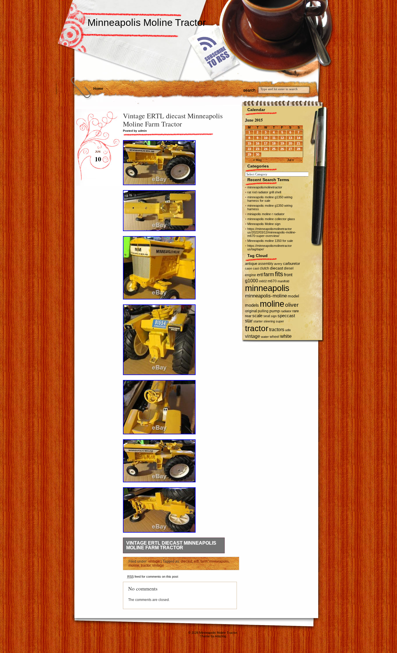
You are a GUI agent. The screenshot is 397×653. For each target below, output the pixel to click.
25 (274, 149)
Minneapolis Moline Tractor (146, 22)
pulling (263, 311)
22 (249, 149)
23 (257, 149)
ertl (196, 561)
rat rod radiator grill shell (264, 192)
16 (257, 143)
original (251, 311)
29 (249, 154)
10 (265, 138)
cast (256, 268)
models (252, 305)
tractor (146, 565)
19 (282, 143)
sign (274, 316)
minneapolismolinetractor (264, 187)
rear (248, 316)
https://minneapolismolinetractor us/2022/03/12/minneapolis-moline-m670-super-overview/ (271, 232)
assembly (265, 264)
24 (265, 149)
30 (257, 154)
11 (274, 138)
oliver (291, 305)
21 (298, 143)
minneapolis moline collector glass (271, 219)
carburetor (291, 263)
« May (257, 160)
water (265, 336)
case (248, 268)
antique (251, 263)
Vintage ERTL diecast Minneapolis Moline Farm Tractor (171, 545)
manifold (283, 281)
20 (290, 143)
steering (269, 321)
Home (98, 89)
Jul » (290, 160)
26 (282, 149)
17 (265, 143)
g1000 (251, 280)
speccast (286, 315)
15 (249, 143)
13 (290, 138)
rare (295, 311)
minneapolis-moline (266, 296)
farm (204, 561)
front (288, 274)
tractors (276, 329)
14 (298, 138)
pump (274, 311)
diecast (186, 561)
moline (133, 565)
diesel (289, 268)
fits (279, 274)
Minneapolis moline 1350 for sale (270, 240)
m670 (272, 281)
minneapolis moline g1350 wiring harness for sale (269, 198)
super (280, 321)
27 (290, 149)
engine (250, 275)
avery (278, 263)
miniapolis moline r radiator (266, 214)
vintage (154, 561)
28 (298, 149)
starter (258, 321)
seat (266, 316)
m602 (263, 281)
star (249, 320)
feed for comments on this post (152, 576)
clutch (264, 268)
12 (282, 138)
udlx (288, 330)
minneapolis (219, 561)
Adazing (220, 636)
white (286, 336)
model (293, 296)
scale (257, 315)
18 (274, 143)
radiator (286, 311)
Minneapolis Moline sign (263, 224)
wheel (274, 337)
